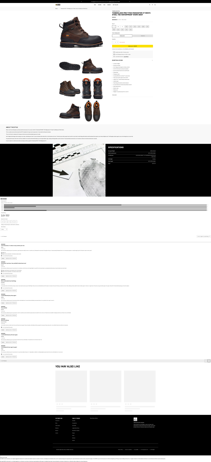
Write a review (124, 19)
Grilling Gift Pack (112, 1)
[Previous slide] (81, 1)
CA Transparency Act (144, 449)
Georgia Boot (74, 423)
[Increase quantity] (117, 42)
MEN (95, 4)
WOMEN (99, 4)
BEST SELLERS (115, 4)
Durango (73, 420)
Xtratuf (73, 440)
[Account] (152, 4)
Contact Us (57, 420)
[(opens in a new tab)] (81, 32)
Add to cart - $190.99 (140, 46)
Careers (56, 432)
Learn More (126, 56)
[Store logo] (59, 5)
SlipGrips (73, 437)
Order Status (57, 425)
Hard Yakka (74, 425)
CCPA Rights (152, 449)
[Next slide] (129, 1)
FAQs (56, 423)
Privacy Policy (120, 449)
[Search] (149, 4)
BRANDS (109, 4)
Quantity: (114, 39)
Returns (56, 430)
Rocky (73, 435)
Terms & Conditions (128, 449)
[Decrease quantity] (113, 42)
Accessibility (136, 449)
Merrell (94, 1)
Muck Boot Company (75, 430)
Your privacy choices (94, 418)
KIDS (104, 4)
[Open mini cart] (155, 5)
